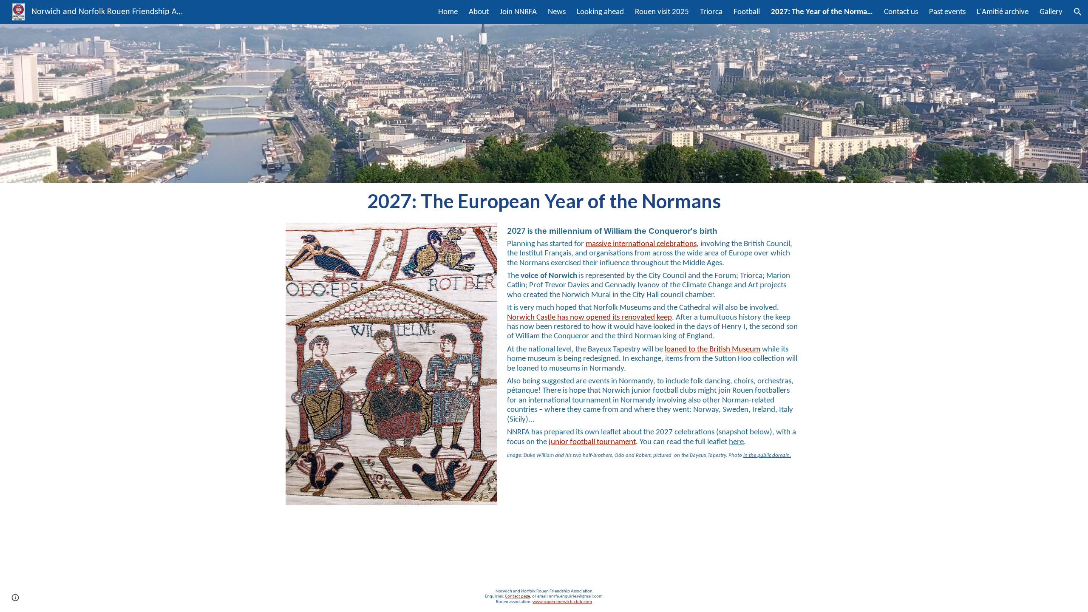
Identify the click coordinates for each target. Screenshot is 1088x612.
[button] (1078, 12)
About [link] (479, 12)
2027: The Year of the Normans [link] (822, 12)
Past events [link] (947, 12)
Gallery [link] (1051, 12)
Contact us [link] (901, 12)
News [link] (557, 12)
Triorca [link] (711, 12)
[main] (544, 201)
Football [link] (747, 12)
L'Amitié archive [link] (1002, 12)
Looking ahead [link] (600, 12)
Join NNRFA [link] (518, 12)
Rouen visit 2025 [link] (662, 12)
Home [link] (448, 12)
